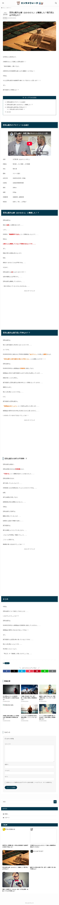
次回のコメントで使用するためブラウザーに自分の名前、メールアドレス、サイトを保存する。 (29, 782)
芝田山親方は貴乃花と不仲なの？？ (17, 107)
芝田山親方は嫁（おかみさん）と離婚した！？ (20, 104)
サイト (6, 776)
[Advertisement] (29, 310)
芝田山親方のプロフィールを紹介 (16, 102)
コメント (7, 744)
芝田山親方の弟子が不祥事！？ (17, 109)
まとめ (9, 112)
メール (7, 770)
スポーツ (7, 663)
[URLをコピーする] (52, 671)
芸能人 (6, 814)
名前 (6, 764)
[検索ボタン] (56, 3)
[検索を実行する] (55, 801)
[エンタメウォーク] (29, 3)
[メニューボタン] (3, 3)
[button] (6, 671)
